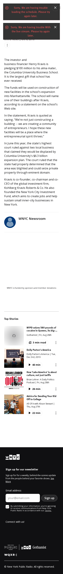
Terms (48, 510)
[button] (31, 336)
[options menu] (7, 45)
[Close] (55, 7)
